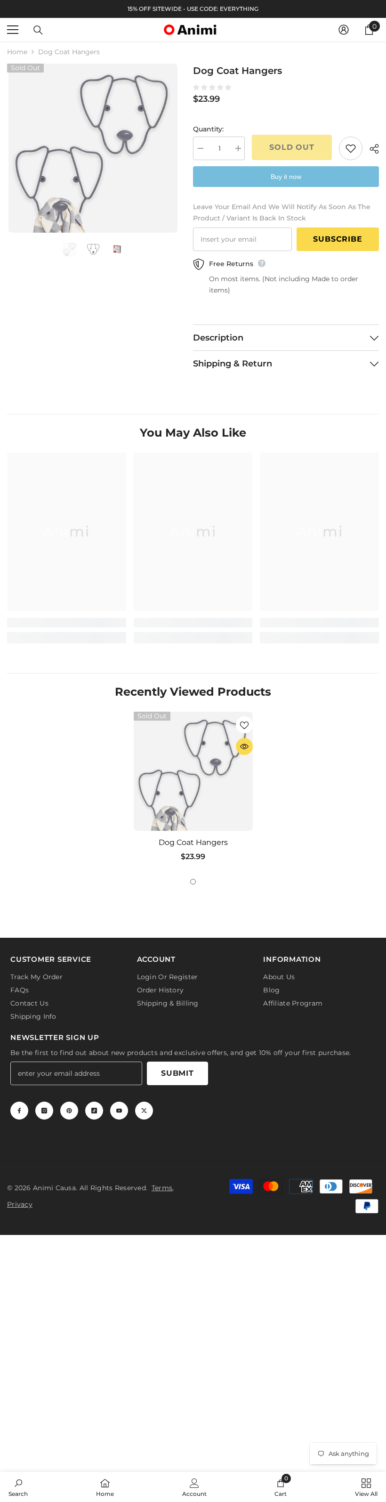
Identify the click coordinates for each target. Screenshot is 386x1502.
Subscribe (337, 239)
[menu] (12, 29)
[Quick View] (244, 746)
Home (17, 52)
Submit (177, 1073)
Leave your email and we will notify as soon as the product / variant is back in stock (281, 212)
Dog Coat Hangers (193, 842)
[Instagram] (44, 1111)
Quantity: (208, 129)
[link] (66, 622)
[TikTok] (94, 1111)
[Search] (38, 30)
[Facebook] (19, 1111)
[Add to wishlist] (350, 148)
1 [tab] (193, 882)
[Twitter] (144, 1111)
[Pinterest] (69, 1111)
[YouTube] (119, 1111)
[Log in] (344, 30)
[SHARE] (370, 149)
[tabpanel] (193, 790)
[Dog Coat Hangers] (193, 771)
